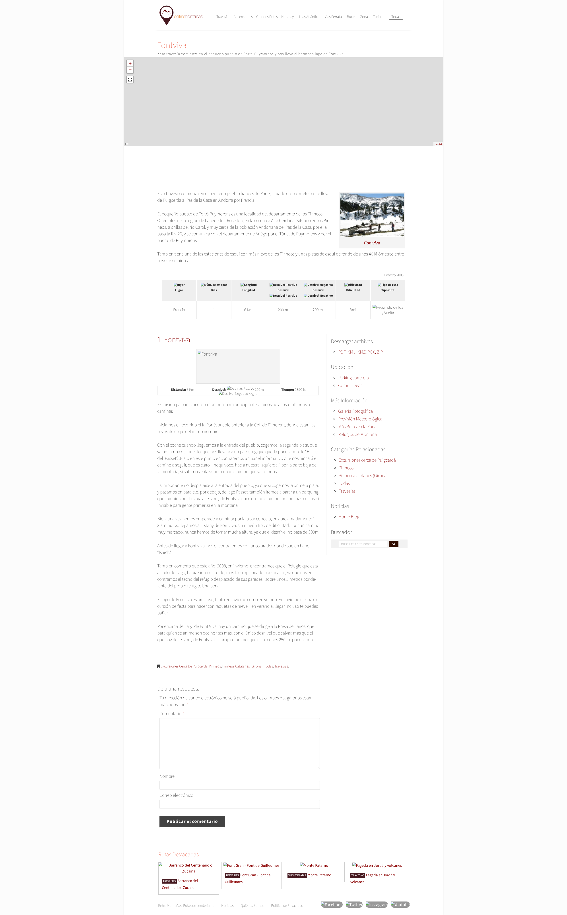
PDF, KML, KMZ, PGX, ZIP (360, 352)
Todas (395, 16)
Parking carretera (353, 377)
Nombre (167, 776)
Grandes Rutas (267, 16)
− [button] (130, 70)
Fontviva (372, 243)
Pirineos (215, 666)
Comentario (171, 713)
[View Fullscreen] (130, 79)
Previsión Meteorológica (360, 419)
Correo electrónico (176, 795)
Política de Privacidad (287, 905)
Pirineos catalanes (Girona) (242, 666)
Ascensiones (243, 16)
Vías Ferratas (334, 16)
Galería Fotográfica (355, 411)
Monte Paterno (319, 875)
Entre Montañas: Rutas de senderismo (186, 905)
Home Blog (349, 516)
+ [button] (130, 63)
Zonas (364, 16)
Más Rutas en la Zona (357, 426)
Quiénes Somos (252, 905)
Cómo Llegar (350, 385)
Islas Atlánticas (310, 16)
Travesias (169, 881)
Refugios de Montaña (357, 434)
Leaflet (438, 144)
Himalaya (288, 16)
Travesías (223, 16)
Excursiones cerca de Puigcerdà (184, 666)
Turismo (379, 16)
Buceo (352, 16)
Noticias (227, 905)
